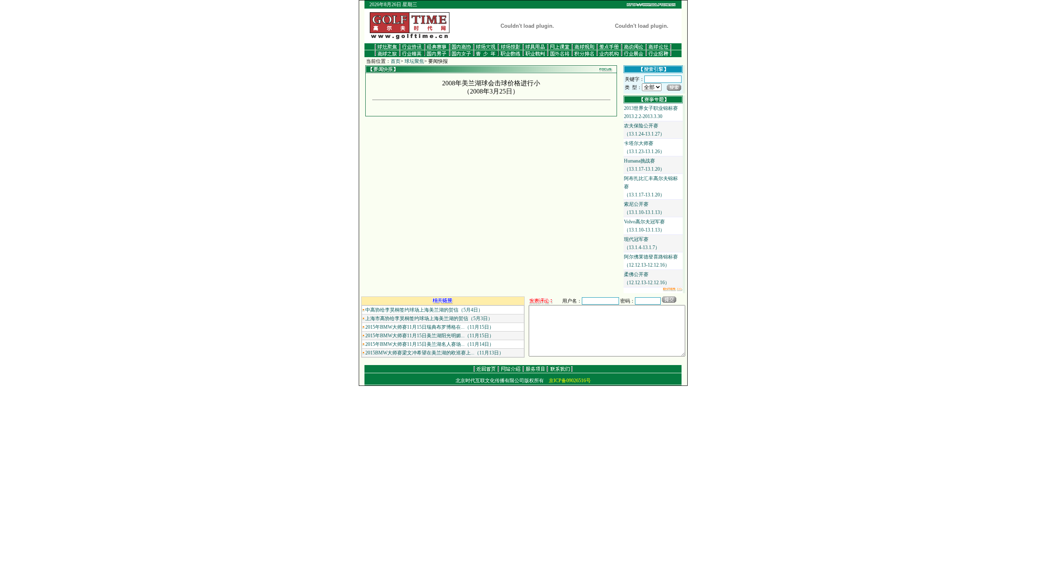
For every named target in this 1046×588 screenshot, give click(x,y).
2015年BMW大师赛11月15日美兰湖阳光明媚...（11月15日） (429, 336)
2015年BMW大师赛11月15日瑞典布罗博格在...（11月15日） (429, 327)
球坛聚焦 (414, 61)
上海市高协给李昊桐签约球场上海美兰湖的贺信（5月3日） (429, 318)
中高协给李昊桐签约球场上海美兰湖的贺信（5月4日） (424, 310)
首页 (395, 61)
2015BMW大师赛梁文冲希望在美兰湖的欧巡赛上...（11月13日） (434, 353)
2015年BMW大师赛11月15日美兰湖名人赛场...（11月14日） (429, 344)
